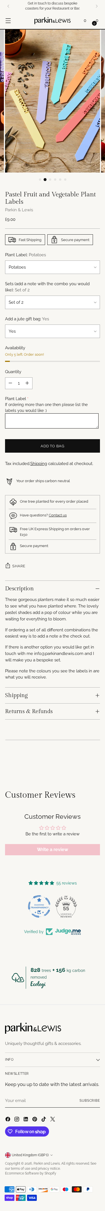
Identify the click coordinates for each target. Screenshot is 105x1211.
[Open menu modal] (8, 20)
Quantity (13, 371)
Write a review (52, 849)
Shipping (38, 463)
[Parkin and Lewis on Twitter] (53, 1120)
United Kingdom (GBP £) (30, 1155)
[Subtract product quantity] (10, 383)
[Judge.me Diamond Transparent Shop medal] (39, 906)
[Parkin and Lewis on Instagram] (17, 1120)
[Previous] (8, 6)
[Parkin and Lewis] (52, 20)
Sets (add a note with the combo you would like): (47, 287)
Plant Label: (25, 254)
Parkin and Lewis (47, 1163)
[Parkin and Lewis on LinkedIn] (26, 1120)
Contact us (58, 515)
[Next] (96, 6)
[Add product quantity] (27, 383)
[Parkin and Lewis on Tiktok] (44, 1120)
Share (18, 566)
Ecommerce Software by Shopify (30, 1173)
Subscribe (90, 1101)
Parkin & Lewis (19, 209)
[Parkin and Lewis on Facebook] (8, 1120)
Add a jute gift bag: (27, 318)
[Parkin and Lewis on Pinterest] (35, 1120)
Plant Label (15, 398)
